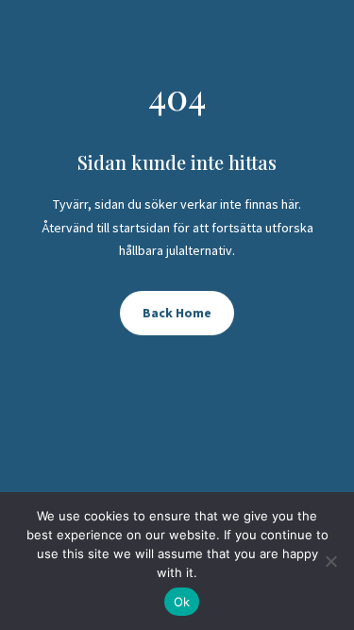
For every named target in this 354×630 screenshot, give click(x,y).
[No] (330, 561)
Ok (182, 601)
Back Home (177, 312)
